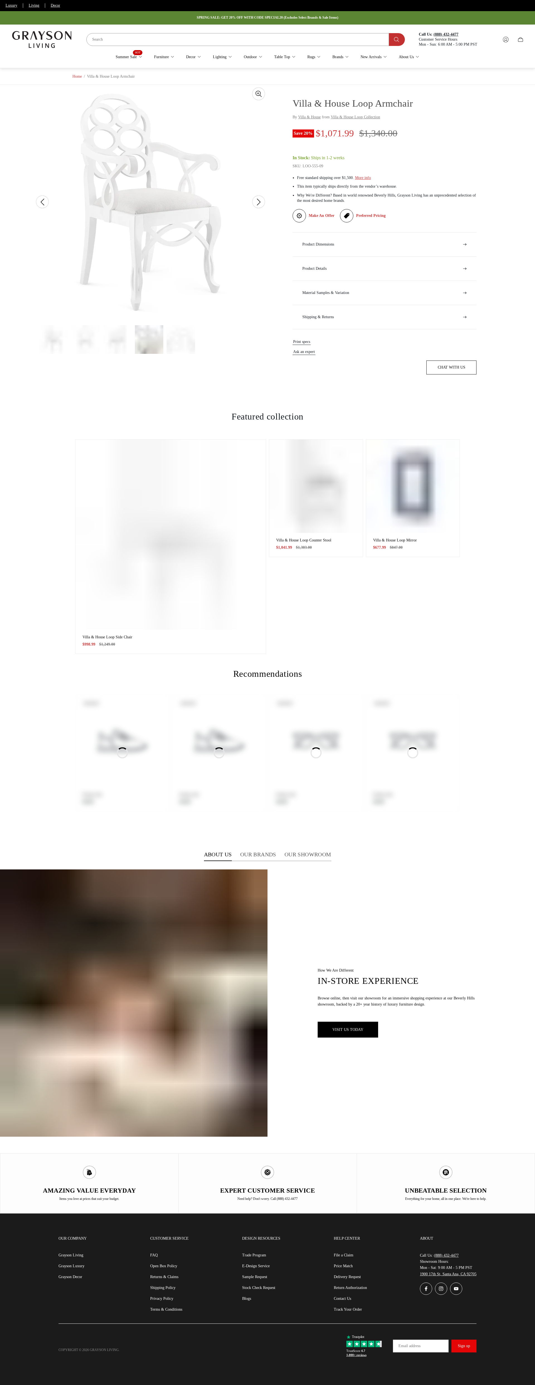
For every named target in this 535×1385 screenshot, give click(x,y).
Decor (55, 5)
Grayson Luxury (71, 1266)
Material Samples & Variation (325, 293)
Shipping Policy (163, 1288)
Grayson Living (71, 1255)
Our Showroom (307, 854)
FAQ (154, 1255)
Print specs (301, 342)
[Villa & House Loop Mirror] (413, 486)
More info (363, 178)
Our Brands (258, 854)
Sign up (464, 1346)
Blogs (246, 1298)
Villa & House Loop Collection (355, 117)
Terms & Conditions (166, 1309)
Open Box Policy (163, 1266)
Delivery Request (347, 1277)
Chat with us (451, 367)
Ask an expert (304, 352)
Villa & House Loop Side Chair (107, 637)
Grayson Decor (70, 1277)
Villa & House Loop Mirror (395, 540)
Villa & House (309, 117)
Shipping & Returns (318, 317)
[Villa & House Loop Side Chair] (171, 535)
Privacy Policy (161, 1298)
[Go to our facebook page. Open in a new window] (426, 1289)
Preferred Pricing (371, 216)
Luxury (11, 5)
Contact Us (342, 1298)
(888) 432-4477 (446, 1255)
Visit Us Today (347, 1030)
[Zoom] (258, 94)
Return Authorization (350, 1288)
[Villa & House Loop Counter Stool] (316, 486)
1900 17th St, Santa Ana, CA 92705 (448, 1274)
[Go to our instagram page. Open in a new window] (441, 1289)
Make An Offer (321, 216)
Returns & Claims (164, 1277)
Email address (409, 1346)
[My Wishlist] (493, 39)
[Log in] (506, 39)
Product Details (314, 268)
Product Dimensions (318, 244)
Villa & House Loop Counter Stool (303, 540)
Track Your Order (348, 1309)
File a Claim (343, 1255)
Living (34, 5)
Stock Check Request (258, 1288)
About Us (218, 854)
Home (77, 76)
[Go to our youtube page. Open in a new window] (456, 1289)
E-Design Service (256, 1266)
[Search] (397, 39)
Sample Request (254, 1277)
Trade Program (254, 1255)
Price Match (343, 1266)
